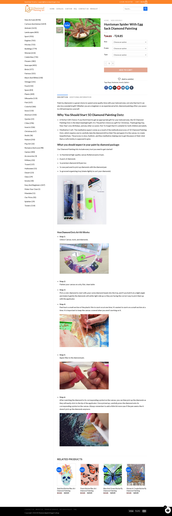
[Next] (97, 33)
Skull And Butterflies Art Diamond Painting (66, 489)
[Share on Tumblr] (132, 88)
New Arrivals (116, 20)
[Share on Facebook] (106, 88)
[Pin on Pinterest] (119, 88)
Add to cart (125, 70)
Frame (106, 48)
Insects (121, 82)
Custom (68, 9)
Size (105, 42)
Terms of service (51, 509)
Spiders (126, 82)
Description (62, 97)
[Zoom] (68, 44)
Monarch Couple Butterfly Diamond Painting (136, 489)
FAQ (75, 9)
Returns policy (66, 509)
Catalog (60, 9)
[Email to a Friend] (115, 88)
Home (52, 9)
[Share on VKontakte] (123, 88)
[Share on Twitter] (110, 88)
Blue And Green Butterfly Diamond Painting (113, 489)
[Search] (145, 9)
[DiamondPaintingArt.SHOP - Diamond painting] (34, 8)
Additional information (80, 97)
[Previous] (68, 33)
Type (106, 54)
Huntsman (115, 82)
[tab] (62, 97)
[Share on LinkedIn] (127, 88)
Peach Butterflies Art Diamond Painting (88, 489)
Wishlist (94, 9)
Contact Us (84, 9)
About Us (39, 509)
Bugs (109, 82)
